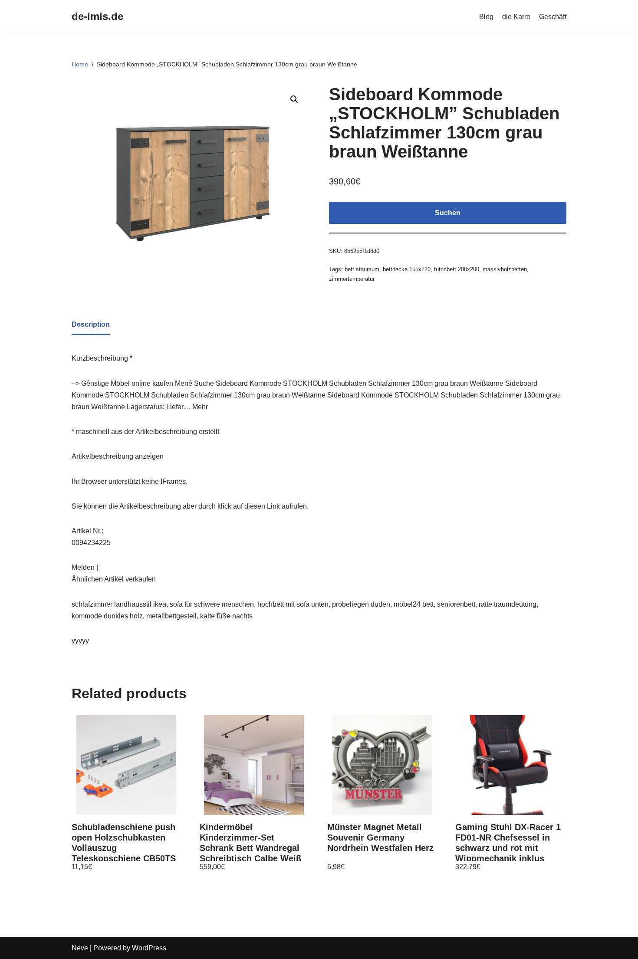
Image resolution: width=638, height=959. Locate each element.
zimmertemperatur (352, 279)
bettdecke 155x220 (407, 269)
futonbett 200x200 (456, 269)
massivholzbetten (505, 269)
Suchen (447, 213)
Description (91, 324)
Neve (80, 948)
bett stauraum (362, 269)
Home (80, 64)
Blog (486, 16)
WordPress (149, 948)
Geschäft (552, 16)
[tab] (91, 325)
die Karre (516, 16)
